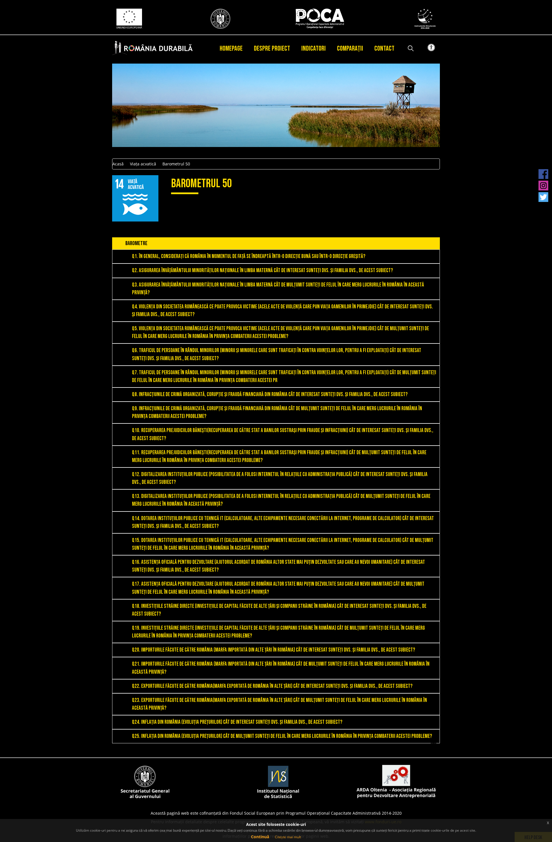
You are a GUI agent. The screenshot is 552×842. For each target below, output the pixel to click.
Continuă (260, 836)
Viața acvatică (143, 164)
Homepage (231, 48)
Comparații (350, 48)
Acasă (118, 164)
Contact (384, 48)
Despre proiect (272, 48)
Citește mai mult (288, 837)
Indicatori (313, 48)
